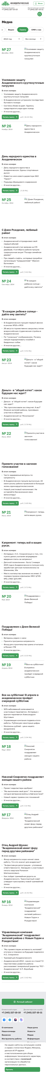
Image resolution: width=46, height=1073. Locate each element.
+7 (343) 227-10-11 (35, 9)
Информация (33, 1038)
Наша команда (8, 1031)
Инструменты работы (12, 1038)
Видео (11, 30)
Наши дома (32, 1027)
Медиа (30, 1035)
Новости (31, 1031)
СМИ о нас (36, 30)
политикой (26, 1059)
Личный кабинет (24, 1002)
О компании (7, 1027)
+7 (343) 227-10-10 (10, 9)
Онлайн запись (39, 14)
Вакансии (6, 1035)
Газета (23, 30)
